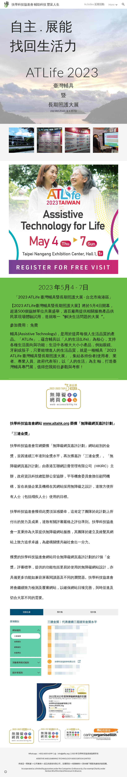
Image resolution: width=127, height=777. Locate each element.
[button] (123, 4)
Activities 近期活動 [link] (94, 4)
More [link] (111, 4)
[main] (63, 35)
